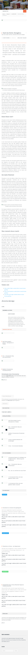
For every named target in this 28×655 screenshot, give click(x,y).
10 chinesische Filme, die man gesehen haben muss (15, 477)
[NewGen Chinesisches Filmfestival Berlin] (8, 364)
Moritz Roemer (6, 37)
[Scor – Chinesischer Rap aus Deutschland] (8, 351)
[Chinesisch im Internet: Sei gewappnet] (14, 500)
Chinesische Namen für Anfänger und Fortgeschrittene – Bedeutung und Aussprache (17, 459)
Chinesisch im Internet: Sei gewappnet (12, 508)
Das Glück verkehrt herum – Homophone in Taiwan (8, 343)
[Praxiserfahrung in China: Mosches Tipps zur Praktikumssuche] (14, 577)
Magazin (24, 37)
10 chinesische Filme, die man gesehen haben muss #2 (15, 484)
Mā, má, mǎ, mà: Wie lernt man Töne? (17, 470)
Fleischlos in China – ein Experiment (11, 546)
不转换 (3, 412)
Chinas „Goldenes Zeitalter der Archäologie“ (15, 440)
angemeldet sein (9, 375)
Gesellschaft (20, 37)
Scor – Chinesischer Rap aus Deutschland (8, 356)
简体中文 (6, 412)
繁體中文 (9, 412)
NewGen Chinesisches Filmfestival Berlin (8, 369)
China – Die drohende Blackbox (15, 446)
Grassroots (5, 571)
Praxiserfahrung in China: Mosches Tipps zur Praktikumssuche (13, 585)
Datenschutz (9, 400)
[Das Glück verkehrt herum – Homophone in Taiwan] (8, 336)
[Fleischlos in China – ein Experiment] (14, 538)
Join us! (3, 622)
